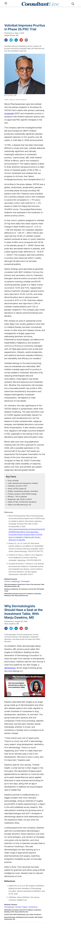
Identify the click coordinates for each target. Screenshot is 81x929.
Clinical (7, 581)
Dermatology (9, 907)
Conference (33, 907)
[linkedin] (16, 40)
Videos (24, 907)
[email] (26, 40)
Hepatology (15, 581)
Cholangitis (25, 581)
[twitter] (11, 40)
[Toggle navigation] (6, 3)
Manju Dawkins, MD (11, 624)
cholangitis (9, 113)
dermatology (10, 668)
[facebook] (6, 40)
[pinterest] (21, 40)
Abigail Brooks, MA (11, 35)
